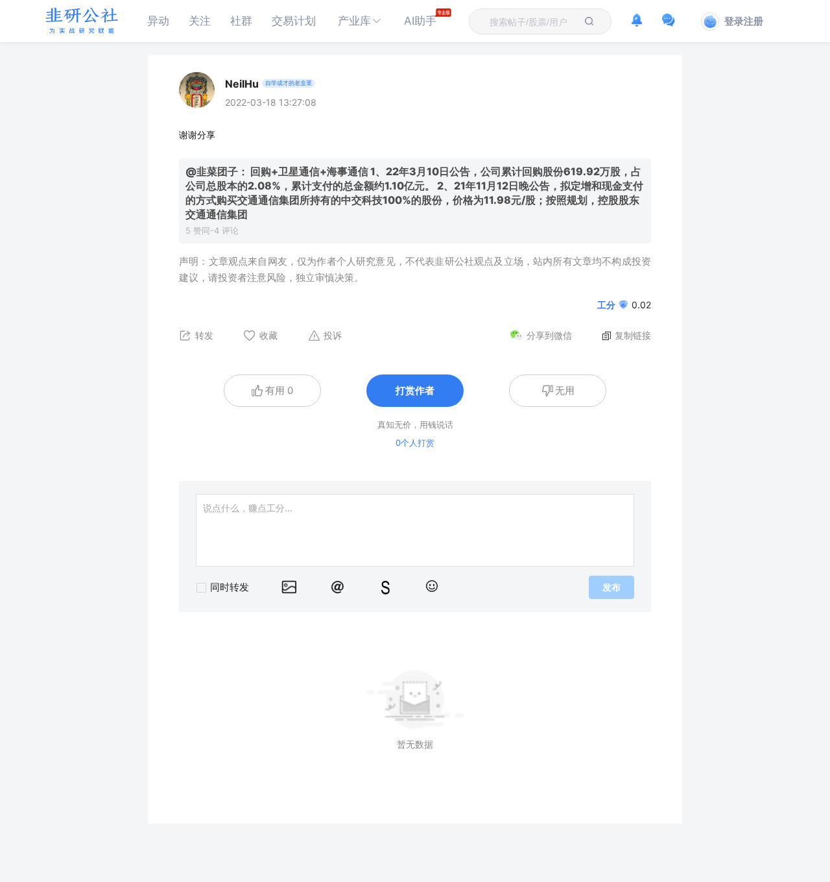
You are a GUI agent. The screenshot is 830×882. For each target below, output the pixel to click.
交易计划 (294, 20)
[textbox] (532, 22)
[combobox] (532, 21)
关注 (200, 20)
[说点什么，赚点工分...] (415, 530)
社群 (241, 20)
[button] (360, 21)
